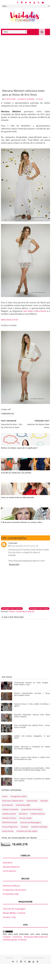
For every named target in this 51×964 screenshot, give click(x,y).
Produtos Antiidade (39, 827)
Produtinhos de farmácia (14, 890)
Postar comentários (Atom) (21, 611)
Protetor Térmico (9, 818)
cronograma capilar (19, 796)
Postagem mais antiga (39, 608)
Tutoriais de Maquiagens (30, 822)
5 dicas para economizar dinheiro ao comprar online (21, 522)
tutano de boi (7, 831)
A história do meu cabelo (26, 831)
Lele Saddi (28, 311)
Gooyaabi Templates (38, 958)
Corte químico (9, 871)
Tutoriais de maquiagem (14, 908)
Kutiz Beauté (7, 805)
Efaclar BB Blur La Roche (14, 913)
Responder (14, 564)
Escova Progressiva (10, 827)
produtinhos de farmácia (31, 809)
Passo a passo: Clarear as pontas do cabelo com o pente (32, 779)
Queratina (23, 814)
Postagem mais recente (12, 608)
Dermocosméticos (11, 885)
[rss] (38, 2)
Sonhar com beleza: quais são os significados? (19, 448)
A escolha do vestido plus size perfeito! (16, 473)
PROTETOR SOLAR (9, 822)
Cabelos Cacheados (10, 809)
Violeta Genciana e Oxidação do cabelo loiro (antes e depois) (32, 747)
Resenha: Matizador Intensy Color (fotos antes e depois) (32, 715)
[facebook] (17, 2)
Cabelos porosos (9, 814)
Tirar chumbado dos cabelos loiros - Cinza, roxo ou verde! (32, 726)
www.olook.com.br (9, 319)
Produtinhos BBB (23, 805)
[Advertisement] (25, 62)
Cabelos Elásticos (37, 814)
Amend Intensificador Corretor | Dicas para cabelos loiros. (32, 694)
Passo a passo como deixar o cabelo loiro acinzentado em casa (32, 758)
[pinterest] (30, 2)
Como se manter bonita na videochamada (17, 497)
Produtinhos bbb (11, 894)
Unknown (12, 543)
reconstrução (31, 801)
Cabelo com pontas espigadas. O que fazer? (32, 737)
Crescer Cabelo (25, 818)
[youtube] (34, 2)
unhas (4, 796)
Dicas (40, 99)
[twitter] (25, 2)
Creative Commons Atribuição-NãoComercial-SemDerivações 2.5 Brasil (25, 938)
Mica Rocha (40, 311)
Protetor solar (9, 917)
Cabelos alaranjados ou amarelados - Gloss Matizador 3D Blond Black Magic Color (32, 769)
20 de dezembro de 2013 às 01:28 (24, 546)
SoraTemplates (17, 958)
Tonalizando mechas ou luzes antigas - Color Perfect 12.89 (32, 683)
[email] (42, 2)
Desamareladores (11, 866)
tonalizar (24, 827)
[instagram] (21, 2)
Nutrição (44, 801)
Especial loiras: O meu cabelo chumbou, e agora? (32, 705)
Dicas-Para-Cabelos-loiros (12, 801)
